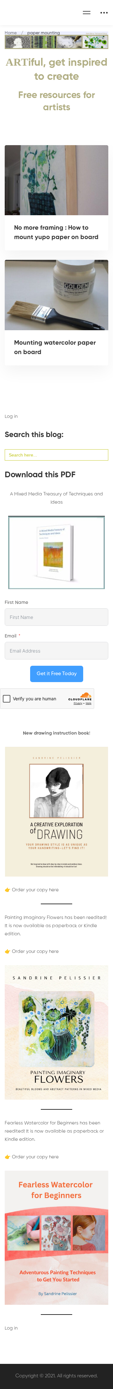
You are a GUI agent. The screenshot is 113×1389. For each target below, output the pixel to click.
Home (11, 33)
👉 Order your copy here (32, 890)
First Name (16, 602)
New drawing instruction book (56, 733)
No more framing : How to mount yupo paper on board (56, 233)
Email (10, 636)
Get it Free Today (57, 673)
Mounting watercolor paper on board (55, 348)
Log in (11, 416)
